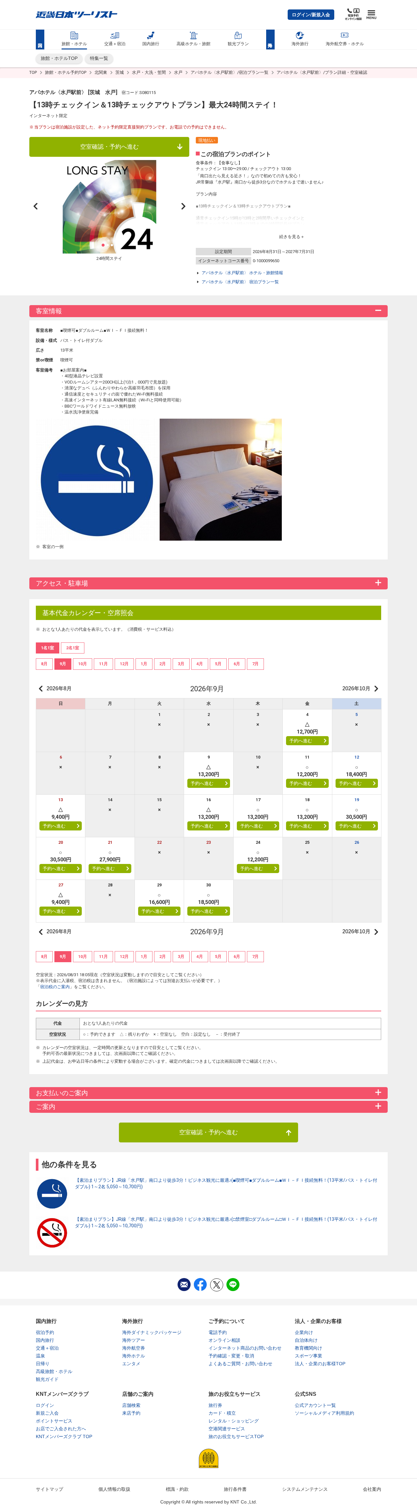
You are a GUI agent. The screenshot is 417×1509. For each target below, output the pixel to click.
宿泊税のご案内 (55, 986)
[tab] (44, 663)
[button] (311, 14)
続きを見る (289, 236)
